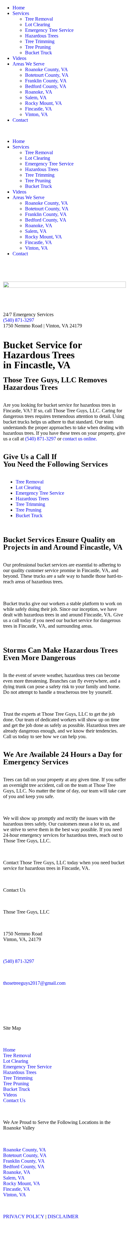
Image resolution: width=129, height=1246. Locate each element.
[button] (64, 131)
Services (21, 13)
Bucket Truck (38, 52)
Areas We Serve (28, 63)
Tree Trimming (39, 41)
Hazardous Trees (41, 35)
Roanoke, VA (38, 92)
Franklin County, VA (46, 80)
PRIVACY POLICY (23, 1216)
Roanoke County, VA (46, 69)
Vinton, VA (36, 114)
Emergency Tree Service (49, 30)
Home (19, 7)
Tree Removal (39, 19)
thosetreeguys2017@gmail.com (34, 983)
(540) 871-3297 (18, 320)
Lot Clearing (37, 24)
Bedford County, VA (45, 86)
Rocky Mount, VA (43, 103)
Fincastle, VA (38, 108)
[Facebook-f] (8, 269)
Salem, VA (36, 97)
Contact (20, 120)
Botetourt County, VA (47, 75)
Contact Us (14, 1100)
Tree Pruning (38, 47)
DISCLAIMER (63, 1216)
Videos (19, 58)
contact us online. (80, 438)
